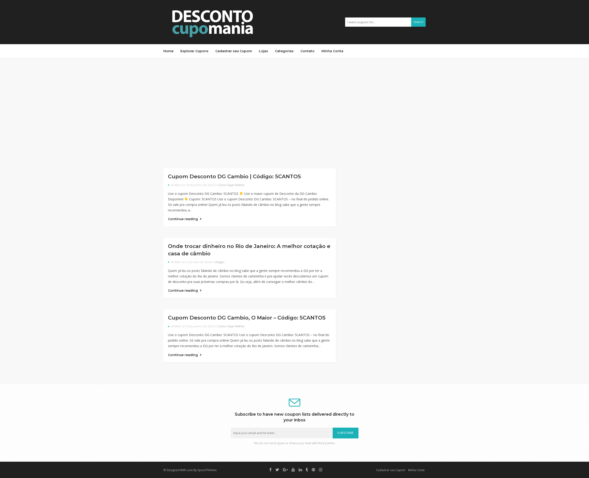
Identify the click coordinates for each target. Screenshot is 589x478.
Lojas (263, 51)
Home (168, 51)
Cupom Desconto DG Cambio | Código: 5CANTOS (234, 176)
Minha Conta (332, 51)
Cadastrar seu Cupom (233, 51)
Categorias (284, 51)
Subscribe (345, 433)
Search (418, 22)
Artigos (220, 262)
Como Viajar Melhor (231, 185)
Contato (307, 51)
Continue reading (183, 219)
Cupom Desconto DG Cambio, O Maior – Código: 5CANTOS (247, 317)
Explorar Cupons (194, 51)
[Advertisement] (294, 113)
